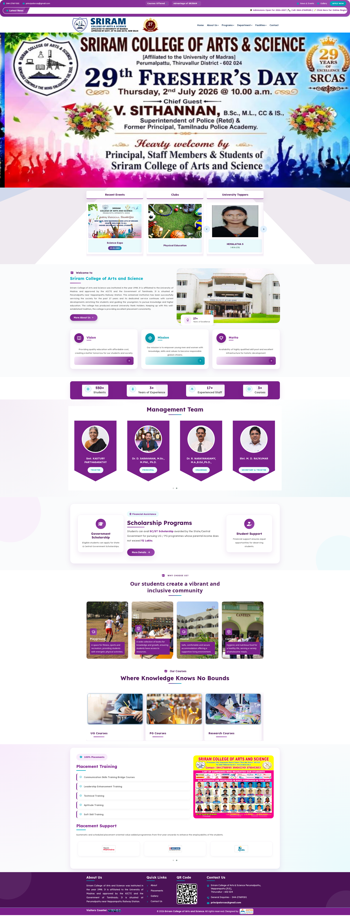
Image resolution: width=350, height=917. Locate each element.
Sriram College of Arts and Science (184, 911)
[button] (173, 488)
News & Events (307, 3)
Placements (157, 890)
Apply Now (338, 3)
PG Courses (158, 733)
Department (244, 25)
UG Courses (99, 733)
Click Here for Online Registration (247, 10)
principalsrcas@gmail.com (38, 3)
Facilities (260, 25)
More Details (139, 552)
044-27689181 (216, 10)
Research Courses (221, 733)
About (154, 885)
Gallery (323, 3)
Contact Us (156, 901)
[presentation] (320, 140)
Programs (227, 25)
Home (200, 25)
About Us (212, 25)
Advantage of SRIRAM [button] (185, 3)
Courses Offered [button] (156, 3)
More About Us (82, 317)
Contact (274, 25)
